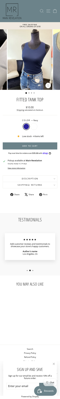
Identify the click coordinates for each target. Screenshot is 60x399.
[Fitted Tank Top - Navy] (11, 334)
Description (30, 178)
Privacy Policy (30, 353)
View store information (16, 168)
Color (30, 120)
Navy (26, 126)
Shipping (20, 110)
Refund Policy (30, 357)
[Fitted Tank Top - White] (15, 334)
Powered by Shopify (30, 396)
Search (30, 349)
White (34, 126)
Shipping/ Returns (30, 185)
